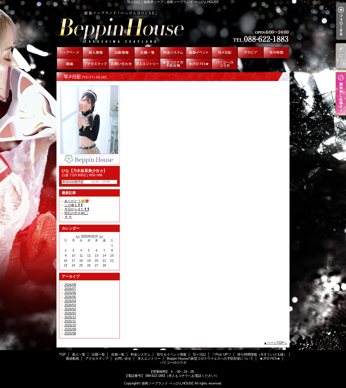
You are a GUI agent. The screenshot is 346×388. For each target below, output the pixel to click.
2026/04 (70, 301)
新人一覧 (95, 52)
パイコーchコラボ (225, 64)
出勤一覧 (121, 52)
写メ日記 (225, 52)
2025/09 (70, 329)
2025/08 (70, 333)
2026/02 (70, 309)
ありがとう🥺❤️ (76, 201)
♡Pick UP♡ (250, 52)
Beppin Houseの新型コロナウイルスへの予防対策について (173, 64)
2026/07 (70, 289)
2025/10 (70, 325)
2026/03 (70, 305)
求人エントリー (147, 64)
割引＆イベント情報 (199, 52)
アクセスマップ (95, 64)
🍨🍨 (68, 217)
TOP (70, 52)
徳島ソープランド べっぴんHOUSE (168, 383)
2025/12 (70, 317)
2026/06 (70, 293)
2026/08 (70, 285)
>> (101, 236)
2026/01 (70, 313)
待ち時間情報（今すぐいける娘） (276, 52)
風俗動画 (70, 64)
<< (78, 236)
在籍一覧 (147, 52)
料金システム (173, 52)
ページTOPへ (277, 343)
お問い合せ (121, 64)
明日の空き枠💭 (76, 213)
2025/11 (70, 321)
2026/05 (70, 297)
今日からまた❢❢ (77, 209)
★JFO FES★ (199, 64)
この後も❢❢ (73, 205)
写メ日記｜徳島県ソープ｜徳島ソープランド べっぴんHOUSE (173, 25)
